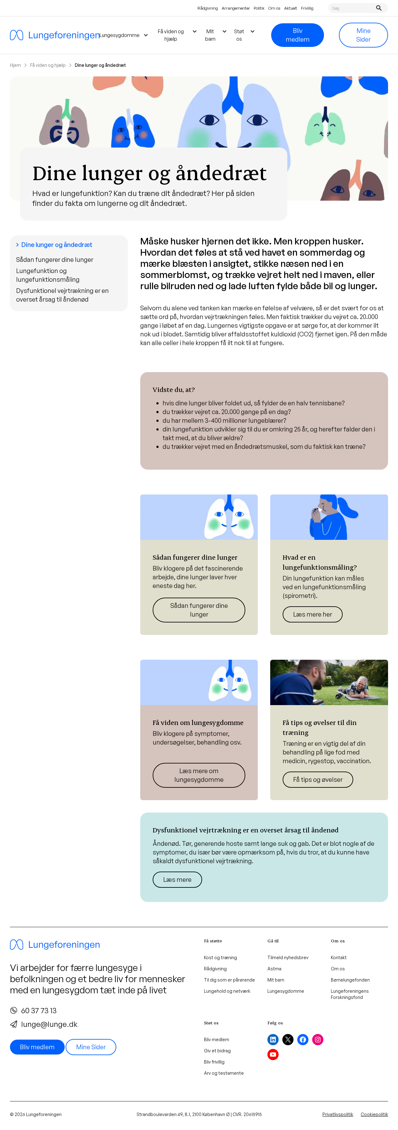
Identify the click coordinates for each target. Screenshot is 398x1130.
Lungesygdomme (285, 991)
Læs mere (177, 879)
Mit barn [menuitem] (216, 35)
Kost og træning (220, 957)
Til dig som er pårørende (229, 979)
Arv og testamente (224, 1073)
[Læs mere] (199, 564)
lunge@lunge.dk (49, 1024)
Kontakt (339, 957)
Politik (259, 8)
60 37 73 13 (39, 1010)
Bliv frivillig (214, 1061)
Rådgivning (207, 8)
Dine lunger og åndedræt (53, 244)
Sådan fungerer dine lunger (54, 259)
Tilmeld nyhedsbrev (287, 957)
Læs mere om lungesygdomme (199, 775)
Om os (274, 8)
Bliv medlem (298, 35)
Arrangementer (236, 8)
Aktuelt (290, 8)
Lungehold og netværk (227, 991)
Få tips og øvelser (318, 779)
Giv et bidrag (217, 1050)
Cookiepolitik (374, 1114)
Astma (274, 968)
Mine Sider (363, 35)
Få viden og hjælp (48, 65)
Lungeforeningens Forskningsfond (350, 994)
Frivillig (307, 8)
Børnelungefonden (350, 979)
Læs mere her (312, 614)
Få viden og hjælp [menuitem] (178, 35)
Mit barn (275, 979)
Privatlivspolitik (337, 1114)
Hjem (15, 65)
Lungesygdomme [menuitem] (125, 35)
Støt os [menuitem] (245, 35)
